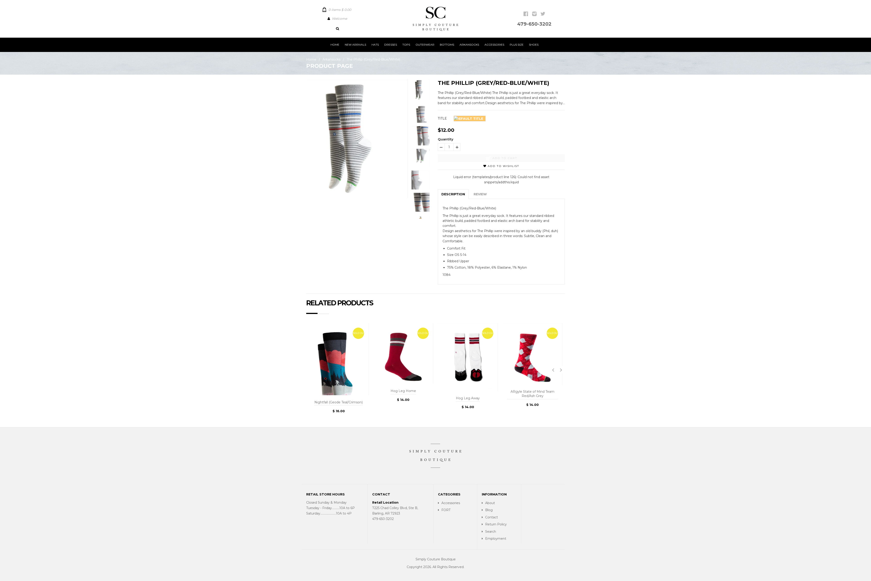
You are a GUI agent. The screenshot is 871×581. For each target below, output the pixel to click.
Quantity (445, 139)
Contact (491, 517)
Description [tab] (453, 194)
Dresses (390, 44)
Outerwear (425, 44)
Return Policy (496, 524)
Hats (375, 44)
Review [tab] (480, 194)
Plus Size (517, 44)
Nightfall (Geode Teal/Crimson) (338, 402)
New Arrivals (355, 44)
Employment (495, 539)
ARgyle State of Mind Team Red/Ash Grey (532, 394)
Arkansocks (469, 44)
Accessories (494, 44)
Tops (406, 44)
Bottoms (447, 44)
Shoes (533, 44)
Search (490, 532)
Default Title (469, 119)
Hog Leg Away (468, 398)
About (490, 503)
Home (334, 44)
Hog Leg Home (403, 391)
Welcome (339, 19)
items (339, 10)
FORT (445, 510)
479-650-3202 (534, 24)
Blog (489, 510)
